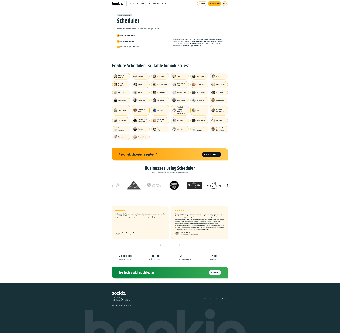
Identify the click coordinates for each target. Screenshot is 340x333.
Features (133, 3)
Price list (156, 3)
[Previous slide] (161, 245)
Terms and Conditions (222, 299)
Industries (144, 3)
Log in (203, 3)
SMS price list (208, 299)
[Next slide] (179, 245)
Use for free (215, 3)
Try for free (215, 272)
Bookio (131, 305)
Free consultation (211, 154)
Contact (164, 3)
